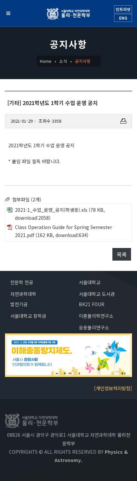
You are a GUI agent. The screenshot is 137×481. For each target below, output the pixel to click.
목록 (122, 254)
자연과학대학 (23, 294)
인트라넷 (123, 9)
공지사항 (83, 61)
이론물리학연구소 (96, 315)
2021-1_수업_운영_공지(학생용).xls (51, 209)
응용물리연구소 (94, 327)
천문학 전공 (21, 282)
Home (46, 61)
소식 (63, 61)
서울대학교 (89, 282)
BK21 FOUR (91, 304)
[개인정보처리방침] (113, 388)
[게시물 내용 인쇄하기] (123, 121)
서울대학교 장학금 (28, 315)
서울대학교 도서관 (97, 294)
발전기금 (19, 304)
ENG (123, 18)
